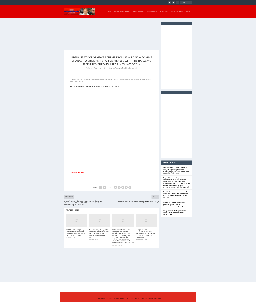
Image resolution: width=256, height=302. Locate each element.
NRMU (95, 68)
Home (109, 11)
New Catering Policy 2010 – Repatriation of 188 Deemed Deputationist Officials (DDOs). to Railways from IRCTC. (99, 233)
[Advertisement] (111, 36)
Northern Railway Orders (117, 68)
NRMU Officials (138, 11)
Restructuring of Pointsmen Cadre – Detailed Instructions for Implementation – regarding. (175, 204)
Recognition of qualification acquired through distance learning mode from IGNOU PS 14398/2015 (145, 233)
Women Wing (151, 11)
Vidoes (188, 11)
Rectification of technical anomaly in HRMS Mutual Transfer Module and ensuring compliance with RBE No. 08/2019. (176, 194)
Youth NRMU (164, 11)
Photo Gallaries (176, 11)
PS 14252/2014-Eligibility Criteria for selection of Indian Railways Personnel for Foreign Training (75, 232)
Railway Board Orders (121, 11)
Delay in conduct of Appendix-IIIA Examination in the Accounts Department (174, 212)
